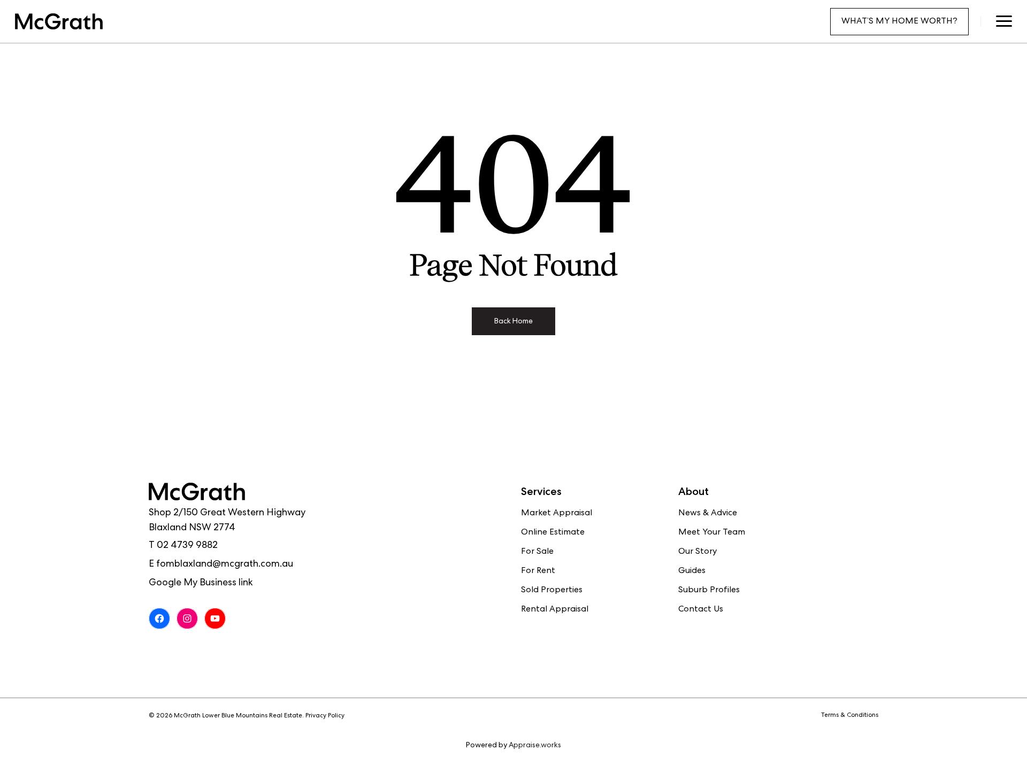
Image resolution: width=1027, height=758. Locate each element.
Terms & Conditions (849, 716)
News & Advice (707, 513)
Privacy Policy (324, 716)
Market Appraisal (556, 513)
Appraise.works (535, 745)
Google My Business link (201, 583)
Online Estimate (553, 533)
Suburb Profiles (709, 590)
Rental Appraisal (554, 610)
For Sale (537, 552)
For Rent (538, 571)
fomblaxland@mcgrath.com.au (224, 564)
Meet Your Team (711, 533)
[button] (1003, 21)
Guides (692, 571)
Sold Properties (552, 590)
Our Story (697, 552)
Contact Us (700, 610)
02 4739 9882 (187, 546)
